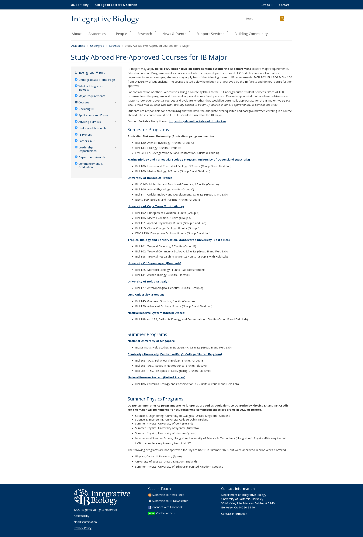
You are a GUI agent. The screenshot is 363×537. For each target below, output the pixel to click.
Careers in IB (86, 141)
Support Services (208, 33)
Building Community (249, 33)
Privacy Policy (83, 528)
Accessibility (81, 516)
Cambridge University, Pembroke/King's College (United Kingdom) (175, 354)
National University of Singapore (151, 341)
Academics (95, 33)
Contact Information (234, 513)
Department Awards (91, 157)
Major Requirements (90, 96)
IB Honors (85, 134)
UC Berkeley (80, 5)
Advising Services (88, 122)
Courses (114, 45)
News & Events (172, 33)
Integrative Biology (105, 19)
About (77, 33)
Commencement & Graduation (90, 165)
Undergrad (97, 45)
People (119, 33)
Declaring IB (86, 109)
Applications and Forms (93, 115)
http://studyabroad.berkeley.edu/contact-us (197, 121)
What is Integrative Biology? (89, 87)
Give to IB (267, 5)
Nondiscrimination (85, 522)
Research (143, 33)
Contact (284, 5)
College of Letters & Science (116, 5)
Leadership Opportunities (86, 149)
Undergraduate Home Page (96, 79)
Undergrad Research (90, 128)
